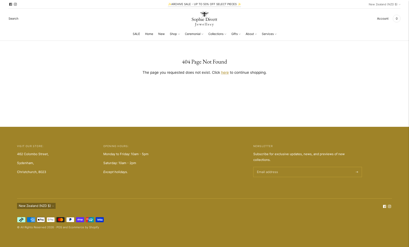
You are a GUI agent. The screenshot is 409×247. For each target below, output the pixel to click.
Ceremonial (192, 34)
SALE (136, 34)
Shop (173, 34)
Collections (215, 34)
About (250, 34)
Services (268, 34)
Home (149, 34)
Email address (267, 167)
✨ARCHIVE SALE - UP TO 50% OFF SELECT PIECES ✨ (204, 4)
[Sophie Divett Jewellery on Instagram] (15, 4)
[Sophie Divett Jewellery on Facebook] (10, 4)
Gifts (234, 34)
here (225, 72)
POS (59, 227)
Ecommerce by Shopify (84, 227)
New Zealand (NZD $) (383, 4)
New (161, 34)
